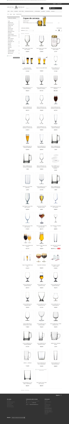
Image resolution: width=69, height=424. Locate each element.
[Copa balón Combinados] (41, 257)
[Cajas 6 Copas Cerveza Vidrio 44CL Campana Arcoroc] (27, 41)
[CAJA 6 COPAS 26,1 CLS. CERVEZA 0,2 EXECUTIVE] (41, 119)
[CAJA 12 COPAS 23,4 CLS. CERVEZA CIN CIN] (41, 297)
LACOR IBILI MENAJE (37, 11)
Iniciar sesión (59, 3)
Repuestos (9, 44)
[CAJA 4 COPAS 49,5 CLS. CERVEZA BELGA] (55, 297)
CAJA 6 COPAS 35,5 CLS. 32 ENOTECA (55, 88)
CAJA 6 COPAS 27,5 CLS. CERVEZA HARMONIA (55, 127)
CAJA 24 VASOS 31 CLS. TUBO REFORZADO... (55, 363)
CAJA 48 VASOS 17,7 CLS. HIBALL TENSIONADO (27, 383)
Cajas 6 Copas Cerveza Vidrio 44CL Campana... (27, 49)
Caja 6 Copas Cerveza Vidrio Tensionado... (41, 49)
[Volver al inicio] (8, 14)
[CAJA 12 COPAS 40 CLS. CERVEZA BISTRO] (27, 277)
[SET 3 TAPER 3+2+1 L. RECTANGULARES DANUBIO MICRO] (55, 158)
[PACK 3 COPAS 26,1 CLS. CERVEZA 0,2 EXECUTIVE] (41, 100)
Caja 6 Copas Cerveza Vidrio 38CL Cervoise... (27, 207)
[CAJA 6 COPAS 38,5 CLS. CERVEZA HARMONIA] (27, 139)
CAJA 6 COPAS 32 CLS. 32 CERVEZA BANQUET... (41, 187)
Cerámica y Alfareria (11, 34)
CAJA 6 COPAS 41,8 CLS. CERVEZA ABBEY (41, 324)
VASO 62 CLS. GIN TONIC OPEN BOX (27, 187)
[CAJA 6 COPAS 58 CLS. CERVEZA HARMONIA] (41, 139)
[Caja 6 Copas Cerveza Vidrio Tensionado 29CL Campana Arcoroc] (41, 41)
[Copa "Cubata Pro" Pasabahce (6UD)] (55, 218)
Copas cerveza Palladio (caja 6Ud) (27, 266)
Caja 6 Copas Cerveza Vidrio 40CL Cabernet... (27, 226)
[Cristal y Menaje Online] (15, 7)
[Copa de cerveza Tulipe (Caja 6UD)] (41, 238)
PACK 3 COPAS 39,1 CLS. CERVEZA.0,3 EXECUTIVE (41, 166)
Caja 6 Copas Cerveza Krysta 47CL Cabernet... (55, 207)
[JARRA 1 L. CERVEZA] (27, 355)
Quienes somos (47, 406)
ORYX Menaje (43, 11)
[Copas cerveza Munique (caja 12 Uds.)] (27, 238)
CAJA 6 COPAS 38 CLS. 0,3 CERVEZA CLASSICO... (41, 88)
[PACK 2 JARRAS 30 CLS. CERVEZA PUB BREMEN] (55, 179)
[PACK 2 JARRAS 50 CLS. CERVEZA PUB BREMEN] (55, 139)
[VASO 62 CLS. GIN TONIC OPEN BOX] (27, 179)
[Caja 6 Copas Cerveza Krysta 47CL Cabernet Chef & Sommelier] (55, 199)
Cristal (12, 11)
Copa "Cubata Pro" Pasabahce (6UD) (55, 226)
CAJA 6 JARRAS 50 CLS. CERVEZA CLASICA (41, 344)
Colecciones (10, 47)
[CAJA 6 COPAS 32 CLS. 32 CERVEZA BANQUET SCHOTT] (41, 179)
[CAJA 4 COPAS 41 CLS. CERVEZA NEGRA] (55, 60)
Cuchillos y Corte (10, 25)
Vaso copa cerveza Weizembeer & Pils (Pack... (27, 68)
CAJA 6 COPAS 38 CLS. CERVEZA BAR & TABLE (27, 324)
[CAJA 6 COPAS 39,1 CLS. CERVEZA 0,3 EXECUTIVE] (27, 119)
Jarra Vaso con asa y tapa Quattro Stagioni (55, 49)
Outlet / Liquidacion (11, 38)
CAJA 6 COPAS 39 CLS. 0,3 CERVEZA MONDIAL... (27, 88)
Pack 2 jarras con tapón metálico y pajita (55, 266)
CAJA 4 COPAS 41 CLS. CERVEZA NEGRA (55, 68)
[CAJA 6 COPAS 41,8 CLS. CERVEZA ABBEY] (41, 316)
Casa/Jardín (48, 11)
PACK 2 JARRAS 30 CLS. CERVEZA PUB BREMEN (55, 187)
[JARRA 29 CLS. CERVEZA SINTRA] (55, 336)
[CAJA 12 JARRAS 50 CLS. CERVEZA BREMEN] (27, 336)
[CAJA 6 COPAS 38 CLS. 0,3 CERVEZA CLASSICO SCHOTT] (41, 80)
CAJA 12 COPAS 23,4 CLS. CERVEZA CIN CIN (41, 305)
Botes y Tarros (21, 11)
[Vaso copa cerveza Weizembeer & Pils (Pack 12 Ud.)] (27, 60)
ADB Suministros (10, 53)
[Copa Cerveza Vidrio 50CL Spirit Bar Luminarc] (41, 199)
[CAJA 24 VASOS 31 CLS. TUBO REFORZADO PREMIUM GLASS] (55, 355)
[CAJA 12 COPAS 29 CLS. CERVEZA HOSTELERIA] (27, 100)
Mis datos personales (10, 405)
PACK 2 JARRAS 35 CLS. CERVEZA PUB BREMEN (27, 166)
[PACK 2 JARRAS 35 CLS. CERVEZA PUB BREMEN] (27, 158)
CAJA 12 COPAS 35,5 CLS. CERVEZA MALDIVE (55, 285)
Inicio (8, 11)
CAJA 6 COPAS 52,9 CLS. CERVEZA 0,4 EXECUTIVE (55, 108)
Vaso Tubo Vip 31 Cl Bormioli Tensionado (56, 246)
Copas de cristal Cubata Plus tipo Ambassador (41, 226)
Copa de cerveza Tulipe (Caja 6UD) (41, 246)
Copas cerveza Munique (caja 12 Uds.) (27, 246)
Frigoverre (16, 11)
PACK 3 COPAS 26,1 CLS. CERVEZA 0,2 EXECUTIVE (41, 108)
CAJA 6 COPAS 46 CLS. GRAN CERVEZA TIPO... (55, 324)
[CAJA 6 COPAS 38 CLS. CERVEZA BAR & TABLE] (27, 316)
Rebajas (9, 37)
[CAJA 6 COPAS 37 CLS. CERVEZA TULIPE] (41, 277)
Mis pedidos (9, 400)
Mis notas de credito (10, 403)
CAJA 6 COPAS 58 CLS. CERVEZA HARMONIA (41, 147)
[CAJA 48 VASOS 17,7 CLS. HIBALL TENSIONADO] (27, 375)
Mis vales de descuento (10, 406)
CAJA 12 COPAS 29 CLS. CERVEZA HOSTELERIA (27, 108)
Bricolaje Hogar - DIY (11, 41)
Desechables (10, 32)
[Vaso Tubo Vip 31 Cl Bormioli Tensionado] (55, 238)
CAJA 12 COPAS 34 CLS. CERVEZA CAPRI (27, 305)
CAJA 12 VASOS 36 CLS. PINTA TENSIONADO (41, 363)
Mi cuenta (9, 399)
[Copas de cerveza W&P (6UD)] (41, 60)
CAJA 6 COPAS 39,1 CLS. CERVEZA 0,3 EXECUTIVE (27, 127)
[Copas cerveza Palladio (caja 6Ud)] (27, 257)
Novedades (52, 11)
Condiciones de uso (47, 405)
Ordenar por (23, 30)
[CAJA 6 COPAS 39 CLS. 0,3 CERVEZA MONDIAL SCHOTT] (27, 80)
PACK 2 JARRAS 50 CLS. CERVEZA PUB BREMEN (55, 147)
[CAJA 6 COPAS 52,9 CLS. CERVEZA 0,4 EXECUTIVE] (55, 100)
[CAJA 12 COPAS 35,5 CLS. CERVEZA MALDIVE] (55, 277)
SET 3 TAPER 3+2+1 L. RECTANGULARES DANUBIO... (55, 167)
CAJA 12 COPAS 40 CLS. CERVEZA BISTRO (27, 285)
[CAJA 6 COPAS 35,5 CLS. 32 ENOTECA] (55, 80)
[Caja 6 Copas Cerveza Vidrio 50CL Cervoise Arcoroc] (41, 375)
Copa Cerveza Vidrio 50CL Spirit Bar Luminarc (41, 207)
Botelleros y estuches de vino (12, 35)
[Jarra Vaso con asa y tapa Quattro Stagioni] (55, 41)
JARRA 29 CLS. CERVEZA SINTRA (55, 344)
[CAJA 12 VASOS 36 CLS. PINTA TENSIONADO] (41, 355)
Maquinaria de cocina (11, 31)
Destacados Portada (11, 51)
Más (23, 24)
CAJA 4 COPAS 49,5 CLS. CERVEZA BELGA (55, 305)
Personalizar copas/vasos (29, 11)
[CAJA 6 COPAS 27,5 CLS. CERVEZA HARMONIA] (55, 119)
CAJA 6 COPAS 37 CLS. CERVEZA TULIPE (41, 285)
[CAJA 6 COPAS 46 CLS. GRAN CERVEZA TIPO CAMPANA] (55, 316)
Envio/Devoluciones (47, 404)
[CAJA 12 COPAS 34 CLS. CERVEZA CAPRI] (27, 297)
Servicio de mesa (10, 28)
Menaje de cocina (10, 22)
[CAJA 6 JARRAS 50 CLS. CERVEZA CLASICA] (41, 336)
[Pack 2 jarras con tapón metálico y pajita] (55, 257)
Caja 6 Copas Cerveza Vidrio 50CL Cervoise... (41, 383)
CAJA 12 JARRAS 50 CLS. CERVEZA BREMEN (27, 344)
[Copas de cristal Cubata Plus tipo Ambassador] (41, 218)
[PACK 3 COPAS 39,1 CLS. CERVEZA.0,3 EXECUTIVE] (41, 158)
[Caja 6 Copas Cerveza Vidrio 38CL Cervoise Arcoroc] (27, 199)
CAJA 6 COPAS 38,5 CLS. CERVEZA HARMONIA (27, 147)
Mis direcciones (9, 404)
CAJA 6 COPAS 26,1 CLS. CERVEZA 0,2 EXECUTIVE (41, 127)
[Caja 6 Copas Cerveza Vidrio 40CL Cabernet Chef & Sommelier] (27, 218)
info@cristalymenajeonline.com (34, 404)
